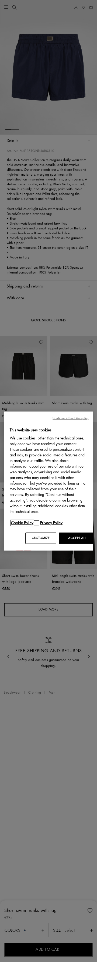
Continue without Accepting (71, 418)
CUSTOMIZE (41, 538)
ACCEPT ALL (77, 538)
